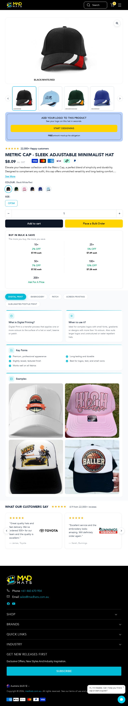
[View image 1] (50, 98)
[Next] (120, 98)
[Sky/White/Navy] (48, 189)
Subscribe (64, 671)
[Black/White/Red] (8, 189)
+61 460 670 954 (31, 591)
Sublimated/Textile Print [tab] (22, 304)
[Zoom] (117, 23)
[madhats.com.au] (14, 5)
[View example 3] (36, 467)
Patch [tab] (55, 296)
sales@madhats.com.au (34, 597)
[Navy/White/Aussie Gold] (32, 189)
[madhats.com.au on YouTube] (14, 604)
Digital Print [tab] (15, 296)
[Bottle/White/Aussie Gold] (16, 189)
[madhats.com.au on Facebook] (9, 604)
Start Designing (64, 128)
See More (10, 176)
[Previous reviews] (7, 531)
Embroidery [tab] (37, 296)
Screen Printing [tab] (75, 296)
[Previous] (8, 98)
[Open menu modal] (119, 5)
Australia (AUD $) (19, 685)
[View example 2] (92, 410)
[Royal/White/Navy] (40, 189)
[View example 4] (92, 467)
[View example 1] (36, 410)
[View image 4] (102, 98)
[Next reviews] (121, 531)
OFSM (11, 203)
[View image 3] (24, 98)
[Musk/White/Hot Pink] (24, 189)
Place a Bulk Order (94, 223)
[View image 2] (76, 98)
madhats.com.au (33, 691)
